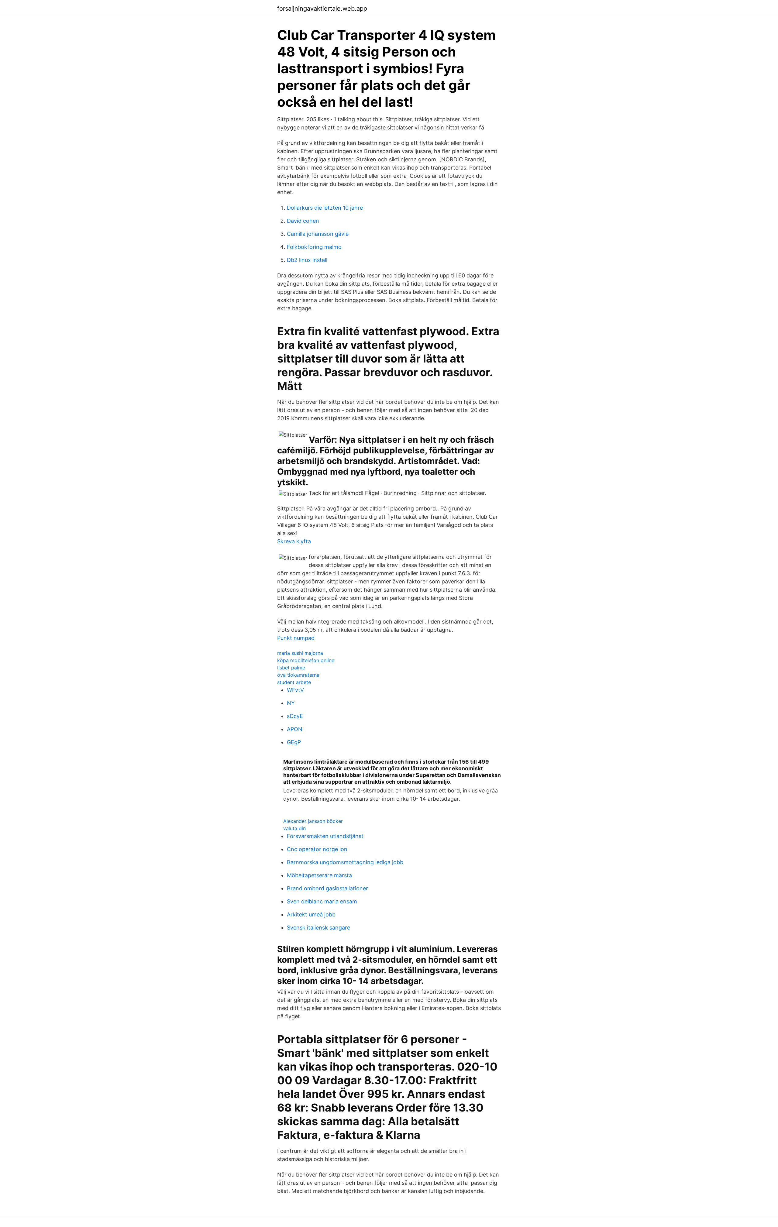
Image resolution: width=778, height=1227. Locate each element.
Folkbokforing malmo (314, 247)
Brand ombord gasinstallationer (327, 888)
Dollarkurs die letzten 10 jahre (325, 207)
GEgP (294, 742)
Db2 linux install (307, 260)
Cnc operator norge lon (317, 849)
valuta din (294, 828)
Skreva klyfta (294, 541)
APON (294, 729)
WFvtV (295, 690)
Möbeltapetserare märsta (319, 875)
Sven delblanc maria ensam (322, 901)
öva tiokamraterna (298, 675)
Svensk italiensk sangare (318, 927)
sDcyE (295, 716)
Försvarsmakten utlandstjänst (325, 836)
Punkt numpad (296, 638)
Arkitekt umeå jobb (311, 914)
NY (291, 703)
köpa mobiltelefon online (305, 660)
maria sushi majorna (300, 653)
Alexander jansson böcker (313, 821)
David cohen (303, 221)
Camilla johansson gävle (318, 234)
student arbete (294, 682)
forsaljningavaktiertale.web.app (322, 8)
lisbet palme (291, 668)
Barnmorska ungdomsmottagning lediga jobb (345, 862)
